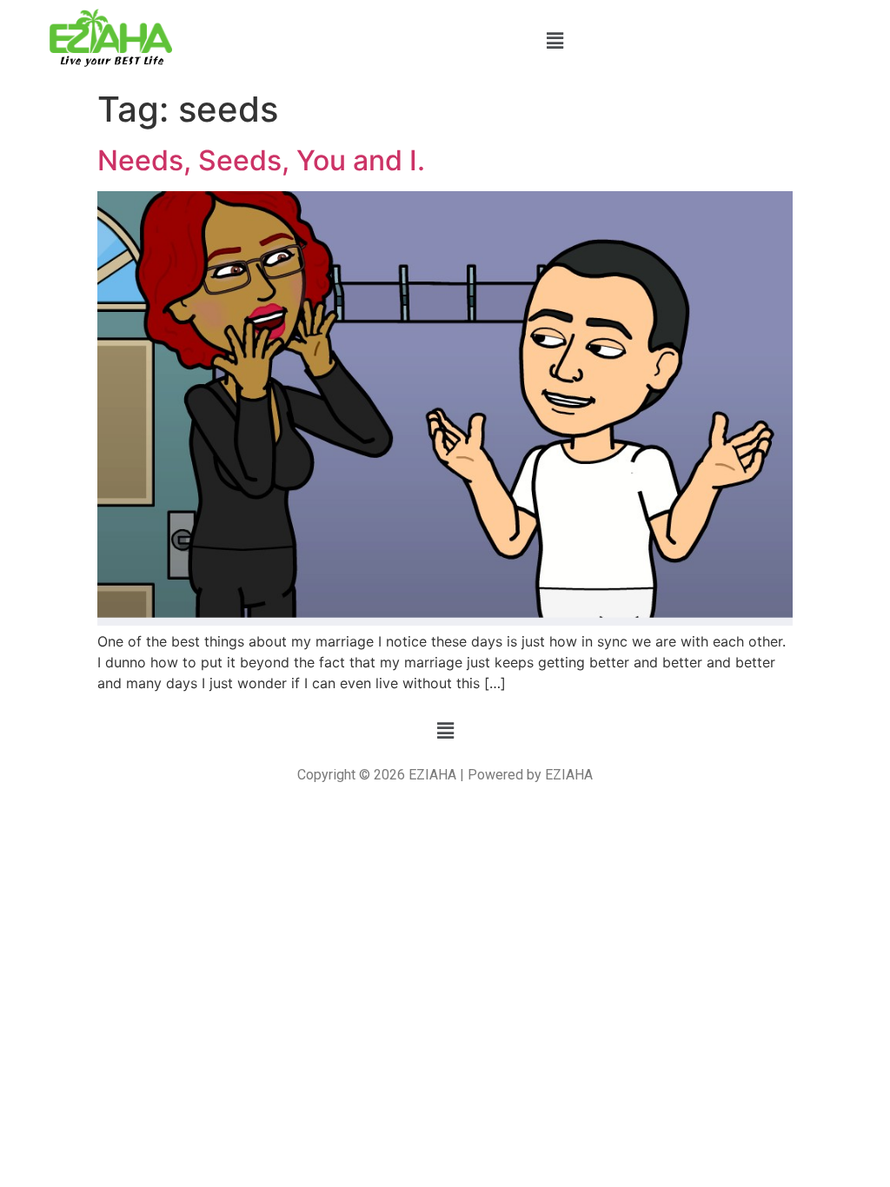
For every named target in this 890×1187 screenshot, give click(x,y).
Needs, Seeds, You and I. (261, 160)
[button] (554, 40)
